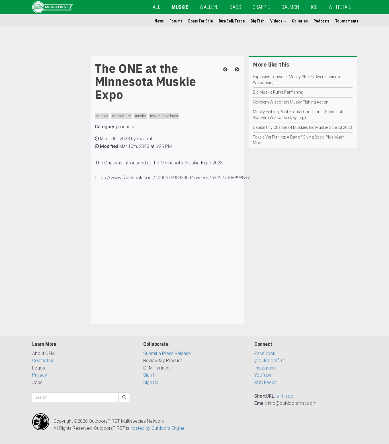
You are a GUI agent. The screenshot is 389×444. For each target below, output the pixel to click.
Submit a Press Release (167, 353)
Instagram (264, 368)
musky (140, 116)
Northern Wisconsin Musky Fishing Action (290, 102)
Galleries (300, 21)
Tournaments (346, 21)
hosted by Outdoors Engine (157, 428)
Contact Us (43, 360)
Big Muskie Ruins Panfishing (278, 92)
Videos (276, 21)
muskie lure (121, 116)
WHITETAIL (340, 7)
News (159, 21)
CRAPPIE (261, 7)
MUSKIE (180, 7)
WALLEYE (209, 7)
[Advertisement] (55, 141)
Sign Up (150, 382)
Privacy (39, 375)
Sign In (150, 375)
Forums (176, 21)
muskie (102, 116)
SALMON (290, 7)
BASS (235, 7)
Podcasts (321, 21)
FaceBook (264, 353)
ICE (314, 7)
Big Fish (258, 21)
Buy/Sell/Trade (232, 21)
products (125, 126)
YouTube (262, 375)
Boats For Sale (200, 21)
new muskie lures (164, 116)
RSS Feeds (265, 382)
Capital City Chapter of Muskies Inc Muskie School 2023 (302, 127)
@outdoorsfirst (269, 360)
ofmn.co (284, 396)
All (156, 7)
